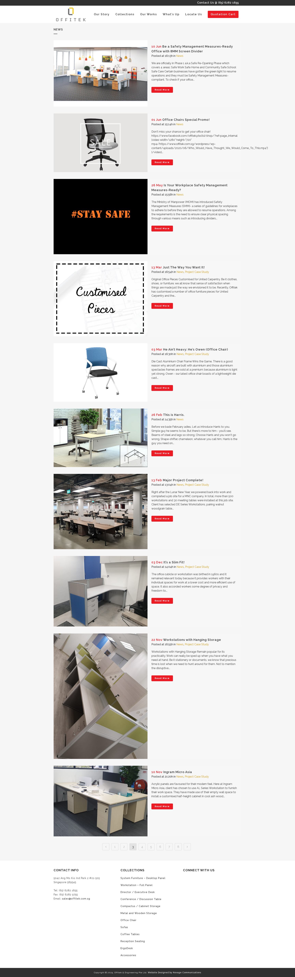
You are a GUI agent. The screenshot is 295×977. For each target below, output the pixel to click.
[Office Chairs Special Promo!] (101, 142)
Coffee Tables (130, 934)
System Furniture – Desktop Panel (143, 878)
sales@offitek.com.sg (76, 898)
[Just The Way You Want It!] (101, 298)
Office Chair (128, 920)
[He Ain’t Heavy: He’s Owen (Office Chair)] (101, 372)
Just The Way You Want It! (184, 267)
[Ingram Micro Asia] (101, 801)
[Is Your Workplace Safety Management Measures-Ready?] (101, 216)
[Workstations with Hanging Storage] (101, 696)
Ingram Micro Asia (177, 772)
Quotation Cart (223, 14)
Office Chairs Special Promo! (186, 119)
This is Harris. (174, 415)
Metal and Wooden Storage (139, 913)
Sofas (124, 927)
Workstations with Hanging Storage (192, 640)
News (179, 55)
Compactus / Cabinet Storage (140, 906)
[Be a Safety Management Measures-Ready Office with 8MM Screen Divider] (101, 73)
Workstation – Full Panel (137, 885)
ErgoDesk (127, 948)
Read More (162, 90)
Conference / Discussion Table (141, 899)
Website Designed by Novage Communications (174, 972)
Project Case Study (197, 272)
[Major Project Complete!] (101, 511)
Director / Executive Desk (138, 892)
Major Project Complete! (183, 480)
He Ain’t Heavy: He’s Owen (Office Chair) (195, 349)
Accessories (128, 955)
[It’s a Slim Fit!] (101, 591)
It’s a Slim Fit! (174, 562)
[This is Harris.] (101, 438)
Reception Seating (133, 941)
